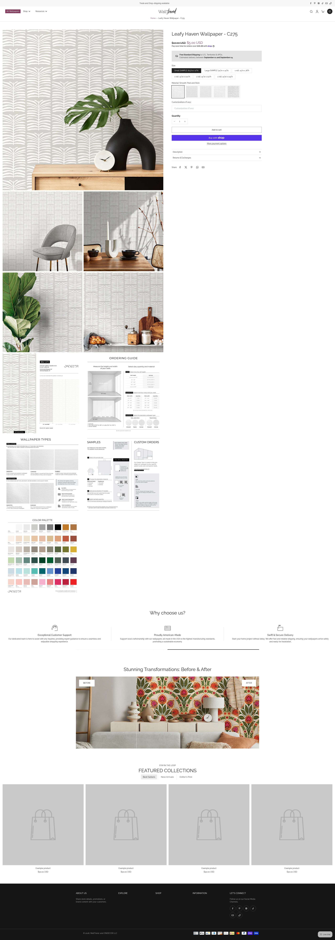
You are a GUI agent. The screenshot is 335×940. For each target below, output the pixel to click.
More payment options (216, 143)
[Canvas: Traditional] (233, 91)
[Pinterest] (315, 3)
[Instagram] (319, 3)
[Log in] (317, 11)
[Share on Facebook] (180, 167)
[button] (217, 130)
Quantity (176, 116)
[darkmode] (329, 11)
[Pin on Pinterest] (191, 167)
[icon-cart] (323, 11)
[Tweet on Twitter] (186, 167)
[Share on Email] (203, 167)
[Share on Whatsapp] (197, 167)
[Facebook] (311, 3)
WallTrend (94, 933)
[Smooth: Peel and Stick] (178, 91)
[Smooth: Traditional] (219, 91)
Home (153, 18)
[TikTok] (323, 3)
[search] (311, 11)
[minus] (174, 121)
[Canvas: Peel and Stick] (192, 91)
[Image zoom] (83, 109)
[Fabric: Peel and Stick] (205, 91)
